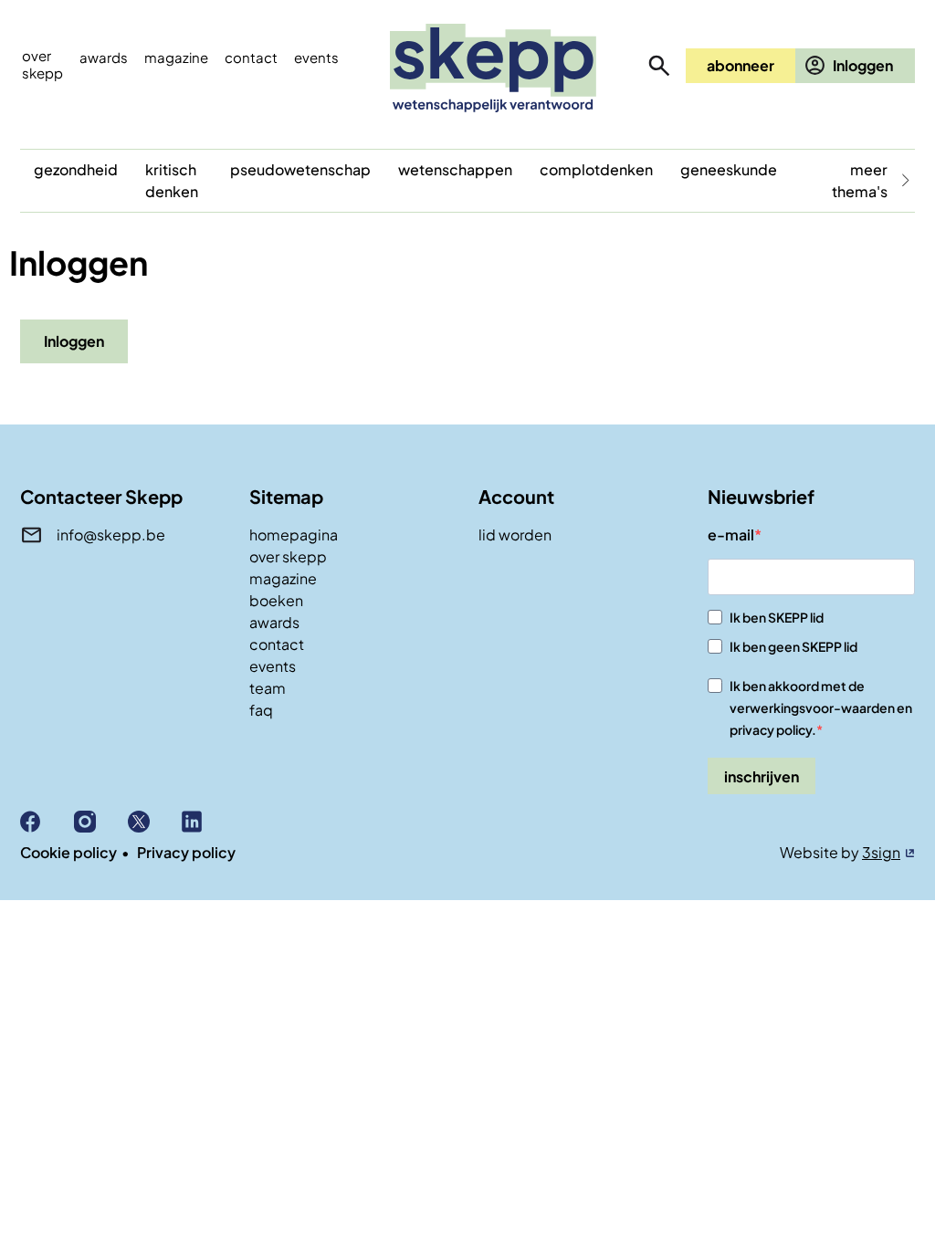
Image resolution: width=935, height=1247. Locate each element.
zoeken (659, 65)
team (267, 687)
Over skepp (42, 64)
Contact (251, 57)
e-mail (731, 534)
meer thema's (860, 180)
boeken (276, 600)
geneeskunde (728, 169)
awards (274, 622)
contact (276, 644)
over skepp (288, 556)
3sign (881, 852)
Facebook (47, 822)
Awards (103, 57)
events (316, 57)
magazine (283, 578)
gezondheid (76, 169)
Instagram (101, 822)
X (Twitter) (155, 822)
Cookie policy (68, 852)
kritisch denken (171, 180)
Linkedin (209, 822)
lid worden (515, 534)
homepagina (293, 534)
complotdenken (596, 169)
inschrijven (761, 776)
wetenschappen (455, 169)
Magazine (176, 57)
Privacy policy (186, 852)
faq (261, 709)
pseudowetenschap (300, 169)
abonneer (740, 65)
